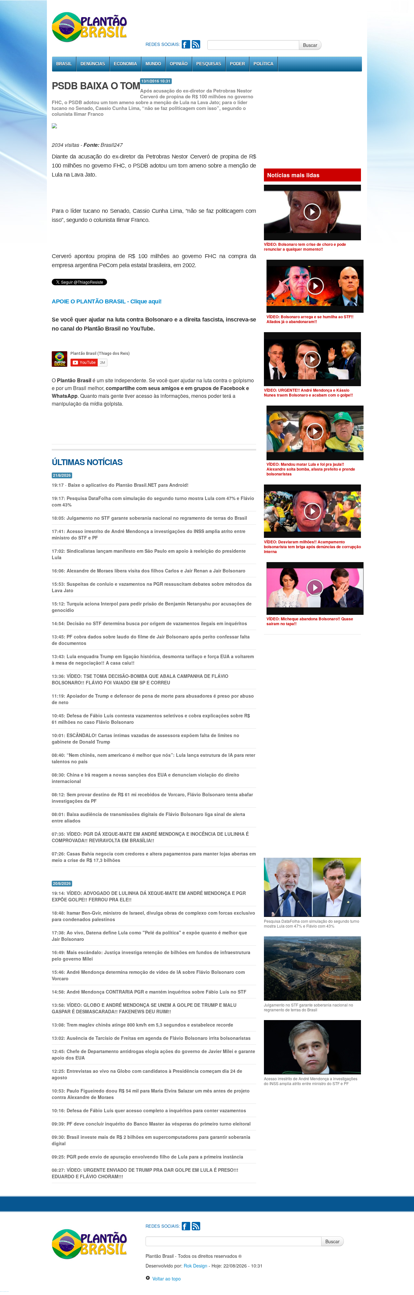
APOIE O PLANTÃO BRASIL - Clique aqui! (107, 301)
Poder (237, 63)
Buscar (310, 45)
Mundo (153, 63)
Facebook (186, 44)
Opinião (179, 63)
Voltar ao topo (165, 1278)
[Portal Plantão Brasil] (90, 27)
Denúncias (93, 63)
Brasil (64, 63)
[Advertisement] (263, 19)
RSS (196, 44)
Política (263, 63)
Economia (125, 63)
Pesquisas (208, 63)
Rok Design (195, 1265)
